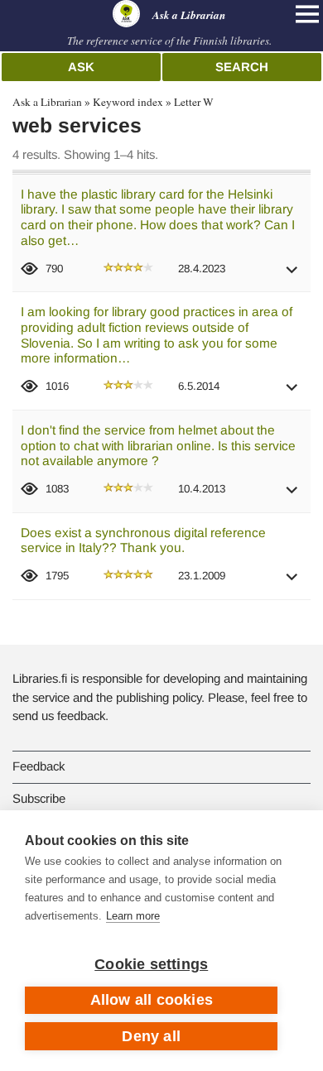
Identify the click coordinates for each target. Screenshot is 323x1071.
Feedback (38, 766)
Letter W (194, 101)
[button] (292, 275)
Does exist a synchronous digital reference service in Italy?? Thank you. (143, 540)
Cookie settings (151, 964)
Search (241, 67)
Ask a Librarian (47, 101)
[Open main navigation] (307, 14)
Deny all (151, 1036)
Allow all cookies (151, 1000)
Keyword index (128, 101)
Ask (81, 67)
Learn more (133, 916)
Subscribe (38, 798)
